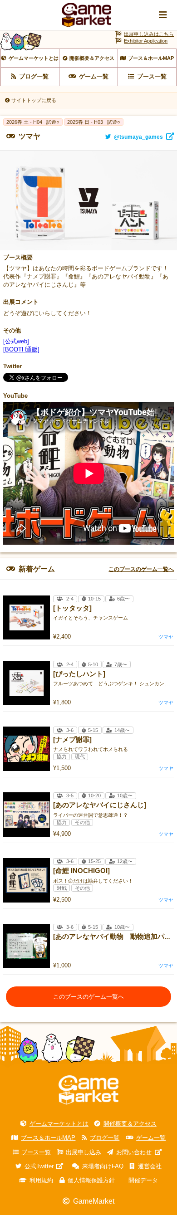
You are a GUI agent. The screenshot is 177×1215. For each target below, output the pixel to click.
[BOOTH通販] (21, 349)
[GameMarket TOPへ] (88, 1090)
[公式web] (16, 341)
